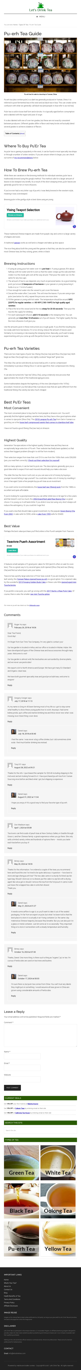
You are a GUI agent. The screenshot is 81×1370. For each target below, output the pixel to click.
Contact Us (8, 1290)
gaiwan (17, 243)
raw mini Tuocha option (40, 594)
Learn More (12, 550)
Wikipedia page (34, 605)
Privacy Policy (9, 1303)
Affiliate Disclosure (11, 1306)
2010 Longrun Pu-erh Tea (45, 419)
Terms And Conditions (12, 1299)
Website (7, 1075)
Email (7, 1063)
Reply (10, 685)
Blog (5, 1293)
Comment (8, 1022)
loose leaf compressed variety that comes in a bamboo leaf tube (47, 422)
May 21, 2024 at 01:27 (27, 906)
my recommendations (23, 158)
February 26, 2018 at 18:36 (25, 627)
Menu (42, 16)
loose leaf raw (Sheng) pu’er (49, 487)
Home (6, 1280)
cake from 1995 (44, 514)
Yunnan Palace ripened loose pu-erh (32, 579)
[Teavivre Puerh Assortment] (65, 548)
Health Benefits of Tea (12, 1296)
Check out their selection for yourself (43, 460)
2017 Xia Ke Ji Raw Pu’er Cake (59, 591)
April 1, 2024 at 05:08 (23, 828)
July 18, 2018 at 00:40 (27, 734)
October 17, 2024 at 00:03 (28, 978)
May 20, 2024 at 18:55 (23, 864)
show (22, 134)
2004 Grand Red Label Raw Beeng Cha (49, 499)
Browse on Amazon (15, 215)
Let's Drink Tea (40, 7)
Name (7, 1052)
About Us (7, 1286)
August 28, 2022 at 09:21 (24, 767)
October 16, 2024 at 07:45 (25, 952)
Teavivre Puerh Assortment (26, 541)
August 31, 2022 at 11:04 (28, 797)
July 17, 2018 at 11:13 (23, 701)
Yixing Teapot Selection (23, 210)
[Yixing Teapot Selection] (65, 225)
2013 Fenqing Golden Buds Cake (32, 582)
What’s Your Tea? (10, 1283)
